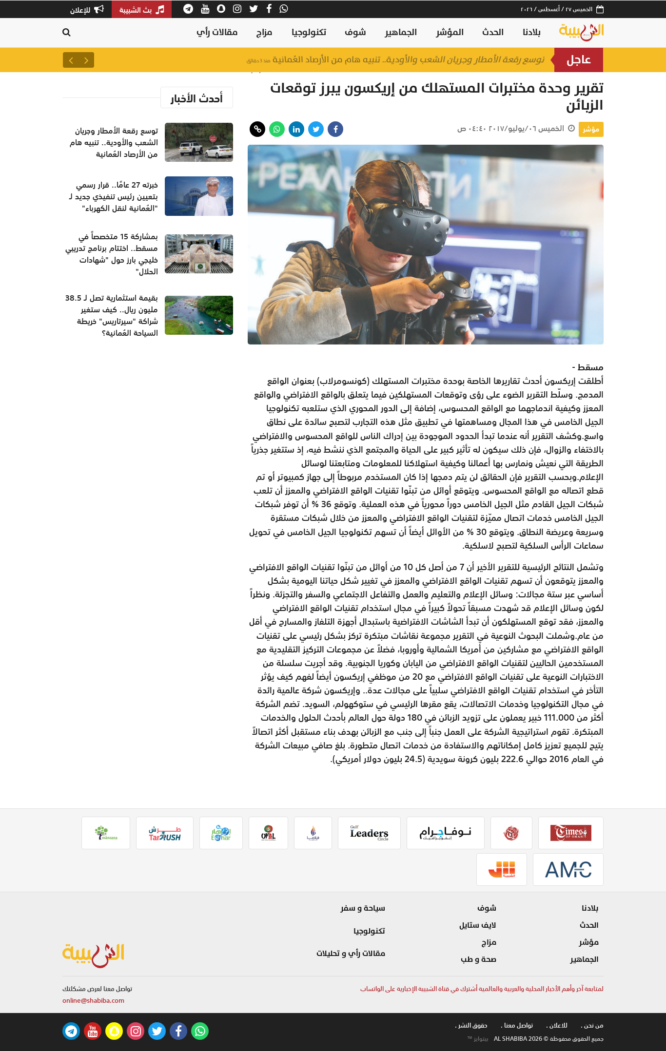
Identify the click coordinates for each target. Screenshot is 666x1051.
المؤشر (450, 32)
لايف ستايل (477, 925)
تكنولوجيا (309, 32)
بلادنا (532, 32)
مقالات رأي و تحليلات (350, 953)
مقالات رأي (217, 32)
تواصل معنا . (517, 1025)
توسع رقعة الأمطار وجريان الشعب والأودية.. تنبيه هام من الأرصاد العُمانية (395, 59)
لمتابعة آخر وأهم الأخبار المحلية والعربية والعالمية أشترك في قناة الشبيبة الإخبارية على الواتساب (482, 988)
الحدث (493, 32)
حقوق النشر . (471, 1025)
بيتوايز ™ (478, 1038)
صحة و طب (478, 959)
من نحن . (592, 1025)
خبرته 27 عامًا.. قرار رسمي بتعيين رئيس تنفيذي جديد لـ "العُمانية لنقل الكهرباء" (113, 196)
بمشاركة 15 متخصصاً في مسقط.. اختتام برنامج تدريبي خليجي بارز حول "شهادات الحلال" (111, 254)
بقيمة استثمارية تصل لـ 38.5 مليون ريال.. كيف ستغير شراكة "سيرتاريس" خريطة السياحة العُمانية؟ (111, 315)
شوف (355, 32)
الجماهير (401, 32)
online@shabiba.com (93, 1000)
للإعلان (81, 9)
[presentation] (86, 60)
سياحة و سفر (362, 908)
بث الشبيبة (136, 9)
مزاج (264, 32)
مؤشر (591, 129)
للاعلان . (557, 1025)
